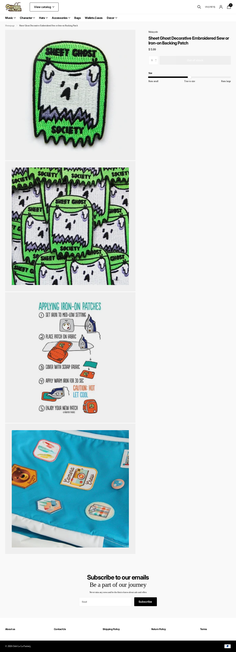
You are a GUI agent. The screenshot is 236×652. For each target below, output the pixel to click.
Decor (110, 18)
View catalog (43, 7)
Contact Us (60, 629)
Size (150, 73)
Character (26, 18)
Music (9, 18)
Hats (42, 18)
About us (10, 629)
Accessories (59, 18)
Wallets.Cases (94, 18)
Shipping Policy (111, 629)
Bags (77, 18)
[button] (157, 57)
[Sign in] (221, 7)
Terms (203, 629)
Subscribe (146, 601)
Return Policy (158, 629)
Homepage (10, 25)
